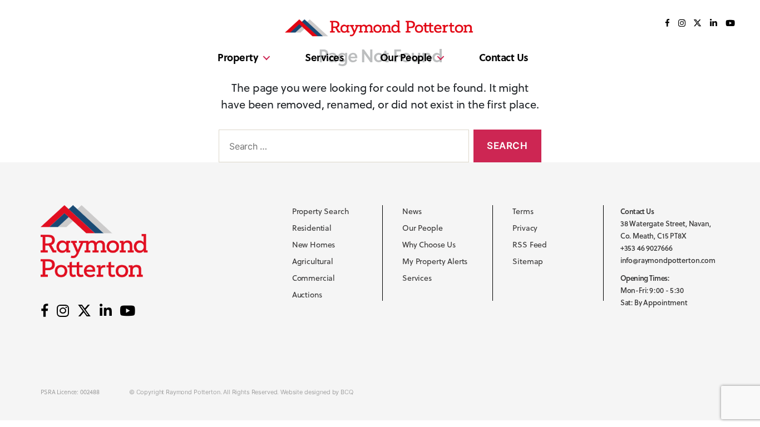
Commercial (313, 278)
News (411, 211)
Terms (522, 211)
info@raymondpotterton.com (667, 260)
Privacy (524, 228)
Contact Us (504, 57)
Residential (312, 228)
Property (238, 57)
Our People (406, 57)
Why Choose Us (429, 244)
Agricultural (312, 261)
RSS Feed (529, 244)
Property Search (320, 211)
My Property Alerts (434, 261)
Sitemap (527, 261)
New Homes (313, 244)
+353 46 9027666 (646, 248)
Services (324, 57)
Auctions (307, 294)
